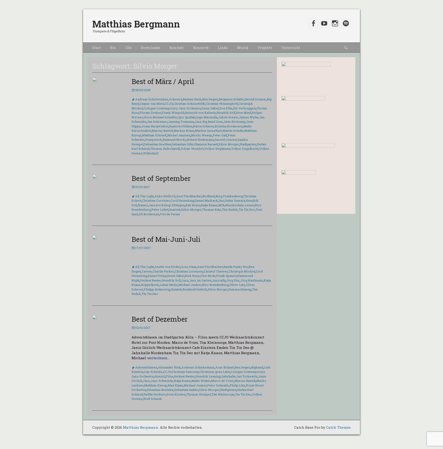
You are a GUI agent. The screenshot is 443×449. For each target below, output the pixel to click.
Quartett (174, 209)
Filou (169, 376)
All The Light (144, 196)
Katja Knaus (209, 205)
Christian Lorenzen (189, 271)
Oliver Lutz (237, 285)
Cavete (147, 271)
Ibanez (143, 205)
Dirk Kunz (192, 276)
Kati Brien (193, 205)
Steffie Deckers (154, 394)
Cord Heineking (182, 200)
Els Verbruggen (244, 108)
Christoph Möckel (242, 271)
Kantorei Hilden (180, 126)
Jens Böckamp (234, 122)
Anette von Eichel (167, 267)
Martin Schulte (233, 131)
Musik (242, 47)
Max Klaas (175, 385)
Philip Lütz (237, 385)
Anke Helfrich (165, 196)
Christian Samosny (185, 372)
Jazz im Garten (200, 280)
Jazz (185, 280)
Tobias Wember (192, 149)
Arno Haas (189, 267)
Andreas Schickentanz (151, 99)
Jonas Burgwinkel (154, 126)
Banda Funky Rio (235, 267)
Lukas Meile (169, 285)
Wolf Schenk (152, 399)
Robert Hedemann (200, 140)
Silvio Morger (229, 144)
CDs (128, 47)
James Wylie (248, 117)
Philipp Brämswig (157, 289)
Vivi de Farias (170, 214)
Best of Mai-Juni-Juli (166, 239)
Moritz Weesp (201, 135)
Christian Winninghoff (221, 104)
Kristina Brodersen (229, 126)
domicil (159, 376)
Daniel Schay (157, 276)
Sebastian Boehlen (157, 144)
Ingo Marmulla (207, 117)
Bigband (257, 367)
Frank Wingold (173, 113)
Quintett (176, 289)
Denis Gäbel (210, 108)
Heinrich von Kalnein (200, 113)
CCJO (169, 104)
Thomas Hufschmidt (165, 149)
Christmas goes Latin (214, 372)
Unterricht (290, 47)
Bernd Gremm (255, 99)
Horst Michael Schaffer (160, 117)
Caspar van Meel (152, 104)
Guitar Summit (235, 200)
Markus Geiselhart (208, 131)
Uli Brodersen (149, 214)
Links (223, 47)
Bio (113, 47)
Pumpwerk (153, 140)
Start (96, 47)
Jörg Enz (233, 280)
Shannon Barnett (206, 144)
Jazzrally (219, 280)
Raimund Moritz (174, 140)
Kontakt (176, 47)
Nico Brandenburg (215, 285)
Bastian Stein (192, 99)
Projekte (265, 47)
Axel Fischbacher (189, 196)
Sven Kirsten (176, 394)
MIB (221, 205)
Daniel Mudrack (206, 200)
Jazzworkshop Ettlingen (167, 205)
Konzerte (201, 47)
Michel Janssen (178, 135)
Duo (221, 200)
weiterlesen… (158, 358)
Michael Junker (189, 285)
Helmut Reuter (150, 280)
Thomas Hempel (198, 394)
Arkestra (175, 99)
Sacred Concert (226, 140)
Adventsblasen (146, 367)
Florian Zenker (150, 113)
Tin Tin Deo (247, 209)
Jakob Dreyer (228, 117)
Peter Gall (220, 135)
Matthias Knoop (155, 385)
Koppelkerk (150, 285)
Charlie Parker (163, 271)
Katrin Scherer (203, 126)
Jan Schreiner (157, 122)
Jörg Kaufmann (251, 280)
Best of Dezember (160, 318)
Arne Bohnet (224, 367)
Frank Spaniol (226, 276)
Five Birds (208, 276)
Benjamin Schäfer (231, 99)
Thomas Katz (211, 209)
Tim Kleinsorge (223, 394)
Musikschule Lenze (239, 205)
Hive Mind (243, 113)
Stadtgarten (247, 144)
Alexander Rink (169, 367)
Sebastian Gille (182, 144)
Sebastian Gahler (186, 390)
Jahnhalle (228, 376)
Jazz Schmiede (162, 381)
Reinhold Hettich (195, 289)
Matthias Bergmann (136, 24)
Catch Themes (338, 427)
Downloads (150, 47)
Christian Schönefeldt (189, 104)
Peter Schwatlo (218, 385)
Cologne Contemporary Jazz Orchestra (172, 108)
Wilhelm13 (151, 153)
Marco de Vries (222, 381)
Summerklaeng (239, 289)
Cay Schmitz (153, 372)
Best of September (161, 178)
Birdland (208, 196)
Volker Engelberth (244, 149)
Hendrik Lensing (208, 376)
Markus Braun (184, 131)
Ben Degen (210, 99)
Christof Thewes (216, 271)
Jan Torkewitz (247, 376)
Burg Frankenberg (229, 196)
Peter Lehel (159, 209)
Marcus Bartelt (162, 131)
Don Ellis (225, 108)
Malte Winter (201, 381)
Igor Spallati (186, 117)
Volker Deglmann (217, 149)
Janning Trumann (181, 122)
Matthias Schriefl (154, 135)
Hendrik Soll (225, 113)
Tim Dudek (230, 209)
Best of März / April (163, 81)
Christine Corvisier (156, 200)
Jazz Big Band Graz (209, 122)
